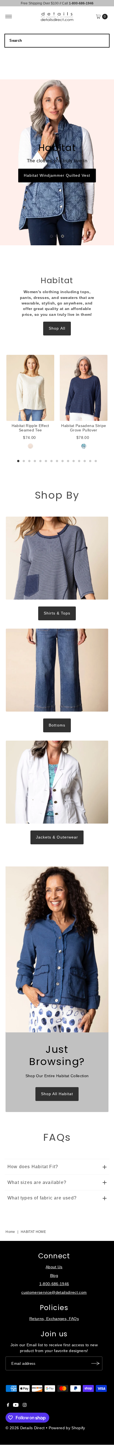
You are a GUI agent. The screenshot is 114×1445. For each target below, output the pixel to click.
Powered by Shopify (67, 1428)
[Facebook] (8, 1406)
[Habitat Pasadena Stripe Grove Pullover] (84, 388)
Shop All (57, 328)
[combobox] (56, 41)
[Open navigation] (8, 17)
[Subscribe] (95, 1363)
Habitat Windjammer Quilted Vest (57, 175)
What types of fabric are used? (42, 1198)
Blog (54, 1276)
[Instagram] (25, 1406)
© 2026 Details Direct (25, 1428)
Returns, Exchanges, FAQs (54, 1319)
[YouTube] (16, 1406)
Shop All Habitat (57, 1094)
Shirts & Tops (57, 613)
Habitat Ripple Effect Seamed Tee (30, 428)
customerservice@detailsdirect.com (54, 1292)
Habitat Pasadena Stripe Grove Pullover (83, 428)
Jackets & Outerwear (57, 837)
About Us (54, 1267)
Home (10, 1232)
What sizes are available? (36, 1182)
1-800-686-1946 (54, 1284)
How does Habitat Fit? (32, 1166)
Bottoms (57, 725)
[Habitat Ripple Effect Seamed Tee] (30, 388)
